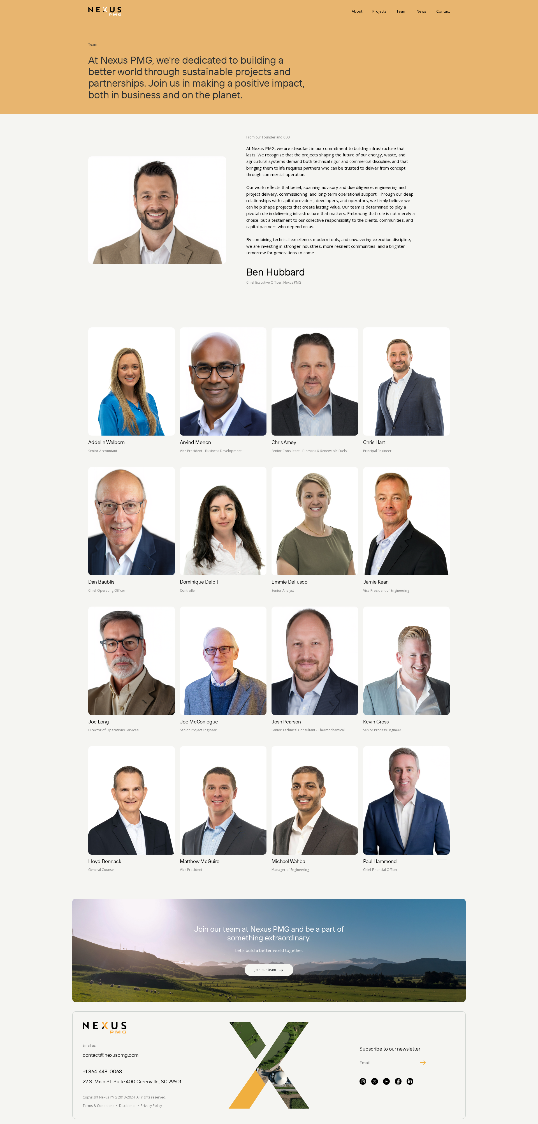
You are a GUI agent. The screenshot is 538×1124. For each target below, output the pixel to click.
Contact (443, 11)
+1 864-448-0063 (102, 1071)
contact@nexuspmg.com (110, 1055)
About (357, 11)
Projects (379, 11)
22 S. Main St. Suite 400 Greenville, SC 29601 (132, 1081)
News (421, 11)
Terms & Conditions (98, 1105)
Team (401, 11)
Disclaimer (127, 1105)
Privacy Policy (151, 1105)
